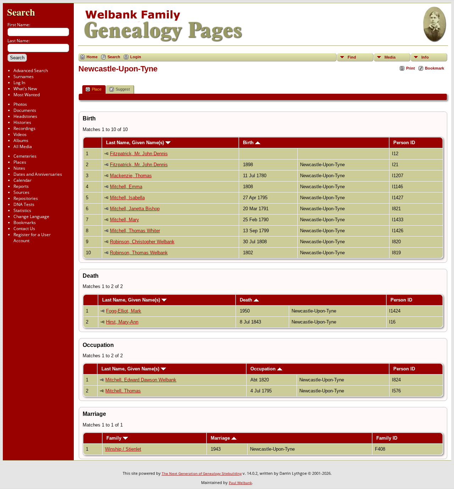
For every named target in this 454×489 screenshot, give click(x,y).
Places (19, 162)
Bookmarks (24, 222)
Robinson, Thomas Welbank (139, 252)
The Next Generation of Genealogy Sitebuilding (202, 473)
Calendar (22, 180)
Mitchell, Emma (126, 186)
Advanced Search (30, 70)
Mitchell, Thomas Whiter (135, 230)
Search (21, 12)
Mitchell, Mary (124, 219)
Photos (20, 104)
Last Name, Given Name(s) (135, 142)
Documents (24, 110)
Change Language (31, 216)
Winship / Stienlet (123, 449)
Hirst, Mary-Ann (122, 322)
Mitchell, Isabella (127, 197)
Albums (20, 140)
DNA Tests (23, 204)
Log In (19, 83)
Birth (249, 142)
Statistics (22, 210)
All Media (22, 146)
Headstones (25, 116)
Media (389, 57)
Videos (20, 134)
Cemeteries (25, 156)
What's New (25, 89)
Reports (21, 186)
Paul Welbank (240, 482)
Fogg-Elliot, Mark (123, 311)
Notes (19, 168)
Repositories (25, 198)
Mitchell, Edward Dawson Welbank (140, 379)
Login (135, 57)
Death (247, 300)
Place (96, 89)
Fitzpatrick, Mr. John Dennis (139, 153)
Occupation (263, 368)
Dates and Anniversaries (37, 174)
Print (410, 68)
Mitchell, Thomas (123, 390)
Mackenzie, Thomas (131, 175)
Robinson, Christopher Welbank (142, 241)
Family (114, 438)
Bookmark (434, 68)
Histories (22, 122)
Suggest (123, 89)
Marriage (221, 438)
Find (352, 57)
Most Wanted (26, 95)
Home (92, 57)
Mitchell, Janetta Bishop (135, 208)
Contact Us (24, 229)
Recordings (24, 128)
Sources (21, 192)
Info (425, 57)
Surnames (23, 77)
